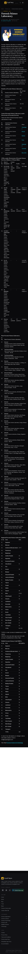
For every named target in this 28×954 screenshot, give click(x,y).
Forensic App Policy (5, 939)
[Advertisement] (14, 809)
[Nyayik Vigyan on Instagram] (9, 890)
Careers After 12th (5, 910)
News (2, 906)
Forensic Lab (7, 8)
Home (2, 8)
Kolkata (23, 135)
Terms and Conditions (6, 937)
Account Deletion (5, 943)
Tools (2, 903)
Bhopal (23, 131)
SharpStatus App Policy (6, 941)
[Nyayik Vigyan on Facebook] (6, 890)
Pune (23, 140)
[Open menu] (23, 3)
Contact (3, 932)
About (2, 899)
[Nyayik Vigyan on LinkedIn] (2, 890)
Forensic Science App (6, 908)
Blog (2, 901)
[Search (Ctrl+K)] (20, 3)
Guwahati (24, 148)
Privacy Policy (4, 934)
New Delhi (24, 152)
